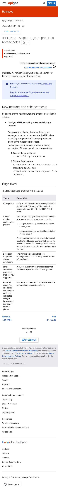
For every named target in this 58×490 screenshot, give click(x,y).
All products (7, 466)
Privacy (5, 477)
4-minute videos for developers (15, 427)
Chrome (5, 453)
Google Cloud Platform (11, 462)
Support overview (9, 404)
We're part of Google (11, 376)
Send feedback (11, 32)
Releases (7, 11)
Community (7, 399)
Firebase (5, 458)
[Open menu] (4, 3)
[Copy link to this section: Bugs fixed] (19, 184)
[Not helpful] (23, 26)
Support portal (8, 412)
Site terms (15, 477)
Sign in (51, 3)
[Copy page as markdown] (23, 42)
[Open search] (44, 3)
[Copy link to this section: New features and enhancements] (50, 107)
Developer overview (10, 423)
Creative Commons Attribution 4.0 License (21, 351)
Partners (6, 384)
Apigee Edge (7, 21)
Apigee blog (7, 432)
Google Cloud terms (30, 477)
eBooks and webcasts (11, 389)
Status (5, 408)
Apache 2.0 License (24, 353)
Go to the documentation (38, 67)
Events (5, 380)
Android (5, 449)
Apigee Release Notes (19, 95)
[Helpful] (19, 26)
